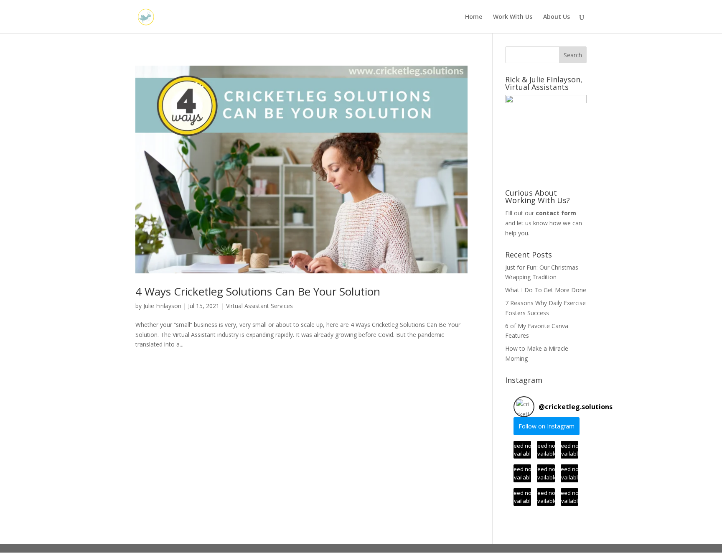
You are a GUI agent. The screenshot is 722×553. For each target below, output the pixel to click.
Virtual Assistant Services (259, 306)
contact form (556, 213)
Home (473, 17)
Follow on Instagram (547, 426)
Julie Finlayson (162, 306)
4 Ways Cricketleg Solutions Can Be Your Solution (257, 291)
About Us (556, 17)
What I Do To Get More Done (545, 290)
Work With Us (512, 17)
